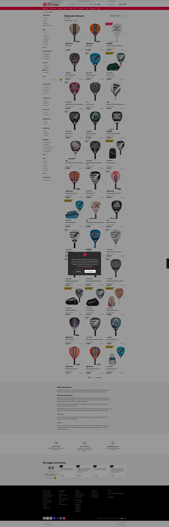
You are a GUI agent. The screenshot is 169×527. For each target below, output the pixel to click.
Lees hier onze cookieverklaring (85, 268)
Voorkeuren (78, 271)
